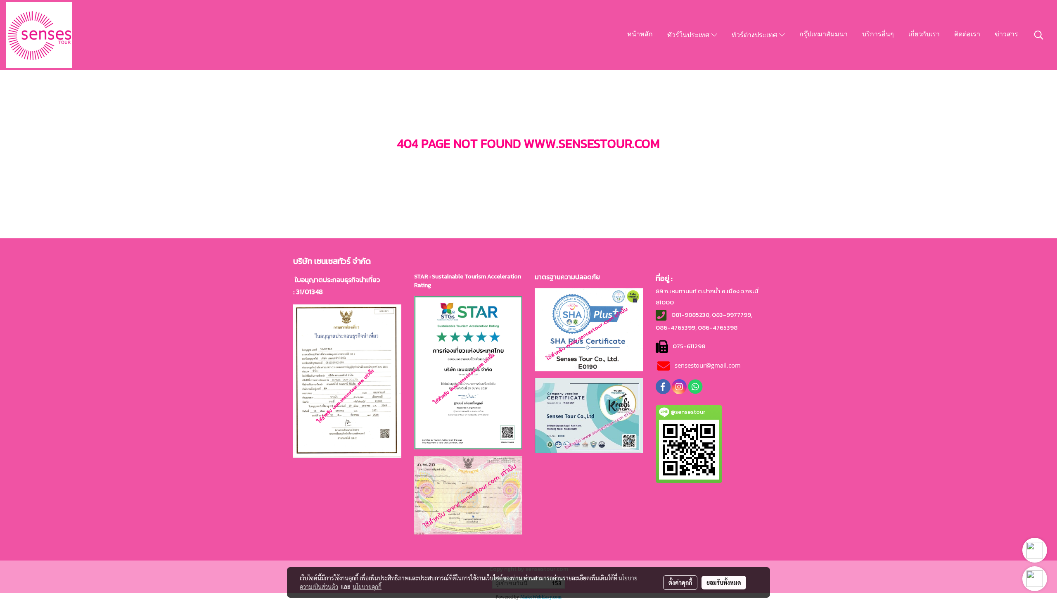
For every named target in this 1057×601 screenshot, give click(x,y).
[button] (1039, 35)
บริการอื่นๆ (878, 34)
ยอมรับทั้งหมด (723, 582)
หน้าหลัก (640, 34)
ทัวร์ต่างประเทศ (755, 35)
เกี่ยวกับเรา (924, 34)
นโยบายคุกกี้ (367, 586)
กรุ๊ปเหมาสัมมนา (823, 34)
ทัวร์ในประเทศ (689, 35)
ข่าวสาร (1006, 34)
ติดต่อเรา (967, 34)
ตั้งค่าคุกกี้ (680, 582)
